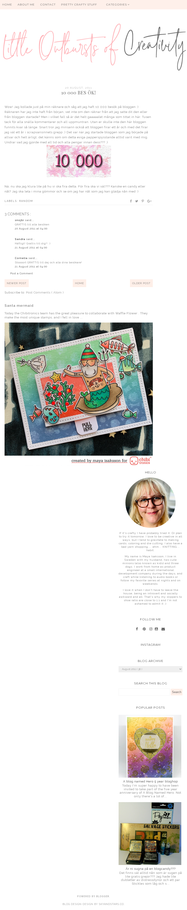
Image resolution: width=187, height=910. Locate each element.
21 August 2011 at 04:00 (31, 247)
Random (26, 201)
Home (79, 283)
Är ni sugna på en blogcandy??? (151, 868)
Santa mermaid (19, 306)
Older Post (141, 283)
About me (26, 4)
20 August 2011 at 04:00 (31, 228)
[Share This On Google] (150, 201)
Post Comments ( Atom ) (45, 292)
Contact (48, 4)
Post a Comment (21, 273)
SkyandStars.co (111, 904)
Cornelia (22, 258)
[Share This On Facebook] (131, 201)
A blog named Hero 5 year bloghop (150, 781)
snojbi (20, 220)
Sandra (20, 239)
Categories (117, 4)
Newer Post (16, 283)
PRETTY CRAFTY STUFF (79, 4)
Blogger (102, 896)
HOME (7, 4)
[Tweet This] (137, 201)
